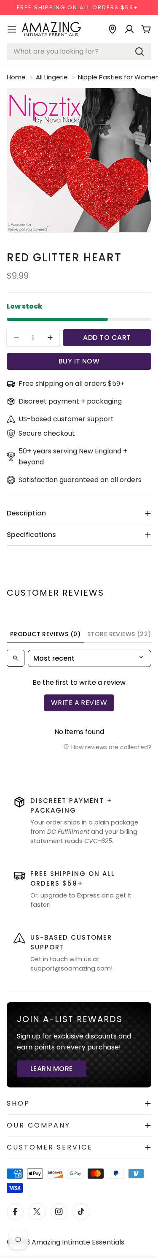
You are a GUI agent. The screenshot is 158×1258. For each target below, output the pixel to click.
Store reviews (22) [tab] (119, 634)
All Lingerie (52, 77)
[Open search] (15, 658)
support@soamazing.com (70, 968)
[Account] (129, 29)
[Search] (139, 51)
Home (16, 77)
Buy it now (79, 361)
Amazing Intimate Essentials (78, 1242)
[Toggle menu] (12, 29)
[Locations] (112, 29)
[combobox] (79, 51)
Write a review (79, 703)
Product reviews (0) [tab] (45, 634)
